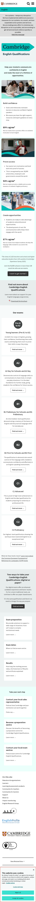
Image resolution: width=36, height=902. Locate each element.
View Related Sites (16, 861)
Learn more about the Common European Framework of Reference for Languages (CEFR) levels (17, 558)
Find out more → (18, 349)
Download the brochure (19, 301)
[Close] (33, 870)
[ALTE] (9, 818)
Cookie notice (10, 883)
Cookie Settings (18, 887)
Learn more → (11, 635)
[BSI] (9, 853)
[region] (18, 884)
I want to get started (18, 273)
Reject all (18, 892)
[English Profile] (11, 827)
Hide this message (18, 35)
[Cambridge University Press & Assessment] (16, 840)
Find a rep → (10, 712)
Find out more (18, 606)
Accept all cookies (17, 898)
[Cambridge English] (9, 3)
